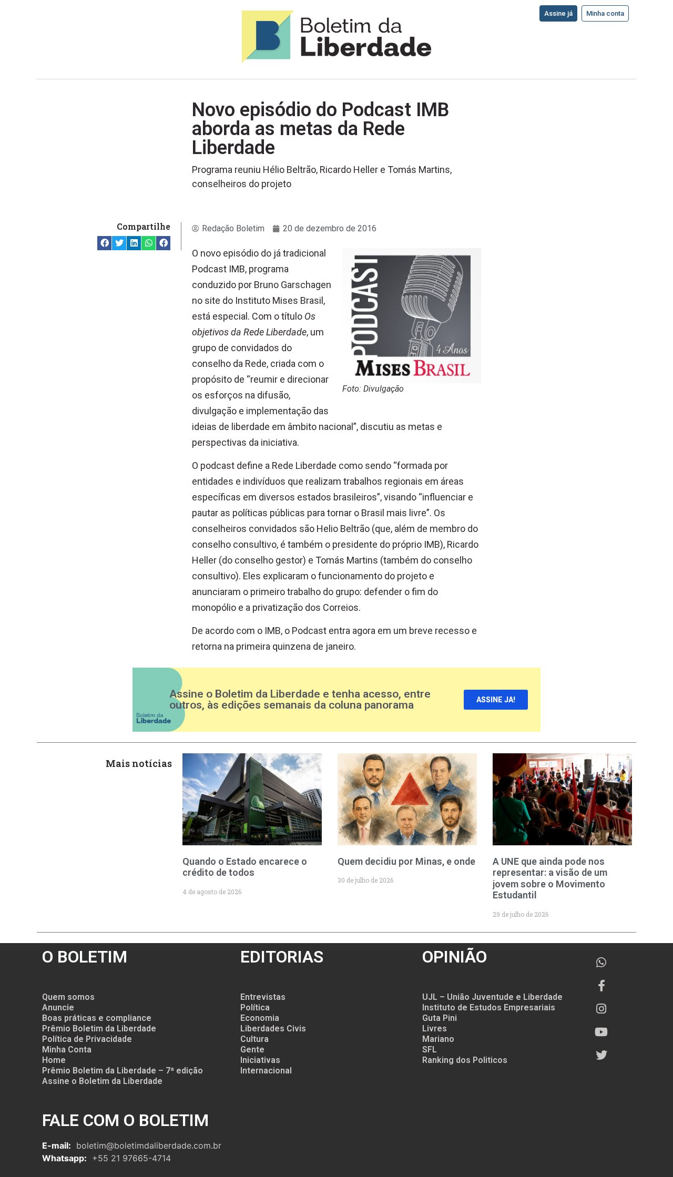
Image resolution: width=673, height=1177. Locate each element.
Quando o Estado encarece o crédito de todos (244, 867)
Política (255, 1007)
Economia (259, 1018)
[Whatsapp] (601, 962)
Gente (252, 1050)
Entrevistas (262, 997)
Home (54, 1060)
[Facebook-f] (601, 985)
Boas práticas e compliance (96, 1018)
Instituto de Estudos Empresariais (488, 1007)
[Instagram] (601, 1008)
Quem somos (68, 997)
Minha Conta (66, 1050)
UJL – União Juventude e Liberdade (492, 997)
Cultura (254, 1039)
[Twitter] (601, 1055)
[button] (104, 243)
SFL (429, 1050)
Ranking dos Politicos (464, 1060)
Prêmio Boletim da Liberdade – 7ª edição (122, 1071)
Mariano (438, 1039)
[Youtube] (601, 1031)
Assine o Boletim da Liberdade (102, 1081)
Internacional (266, 1071)
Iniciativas (260, 1060)
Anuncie (58, 1007)
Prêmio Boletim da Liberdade (99, 1028)
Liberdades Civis (273, 1028)
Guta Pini (439, 1018)
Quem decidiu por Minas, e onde (406, 861)
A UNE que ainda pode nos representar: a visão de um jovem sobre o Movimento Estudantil (550, 878)
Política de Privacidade (87, 1039)
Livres (434, 1028)
